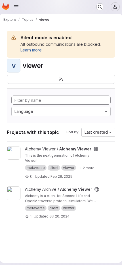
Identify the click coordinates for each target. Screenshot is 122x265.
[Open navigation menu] (16, 6)
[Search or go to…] (99, 6)
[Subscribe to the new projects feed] (61, 79)
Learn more (31, 49)
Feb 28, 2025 (61, 176)
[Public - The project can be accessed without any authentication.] (96, 149)
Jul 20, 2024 (59, 216)
